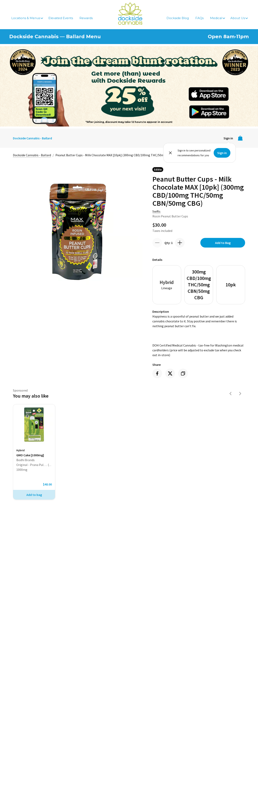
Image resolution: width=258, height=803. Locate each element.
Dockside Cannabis (130, 13)
